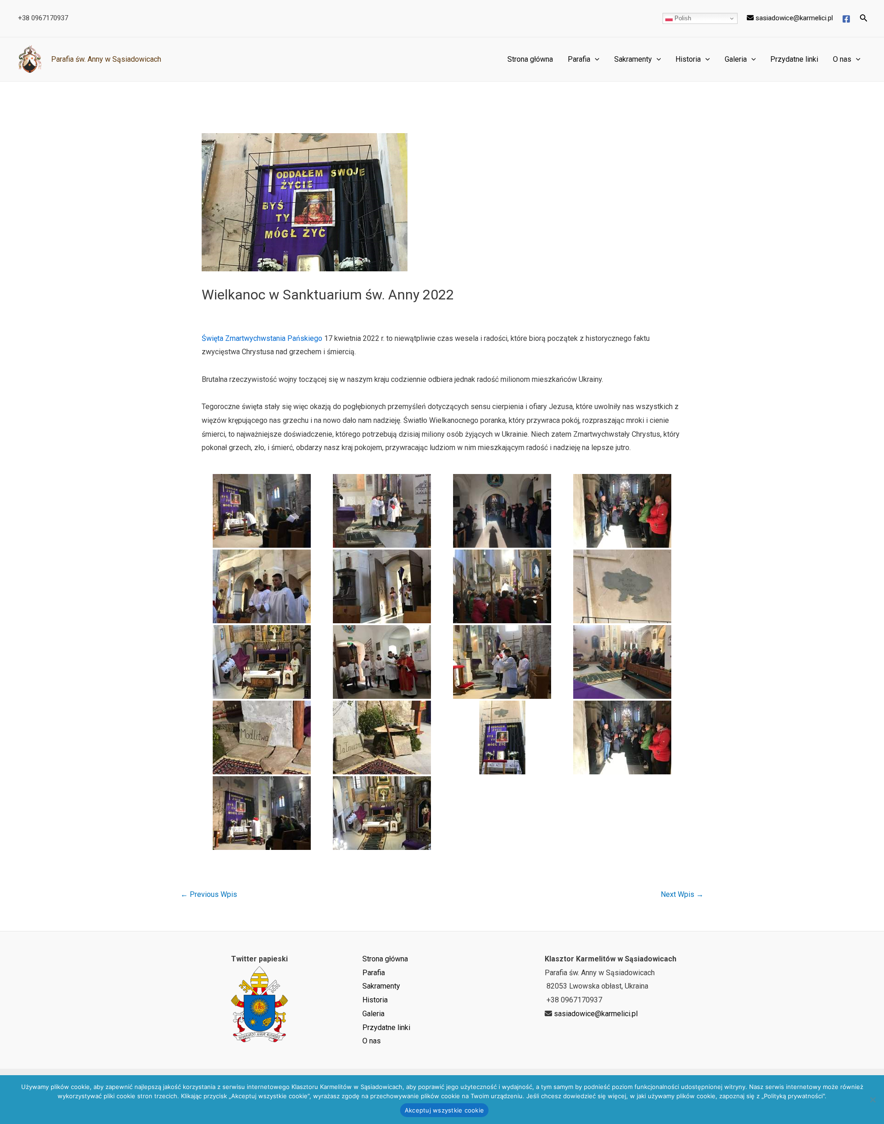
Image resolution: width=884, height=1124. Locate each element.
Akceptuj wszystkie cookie (444, 1110)
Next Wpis (682, 894)
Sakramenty (633, 59)
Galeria (736, 59)
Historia (688, 59)
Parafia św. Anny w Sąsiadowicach (106, 59)
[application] (594, 59)
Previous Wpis (208, 894)
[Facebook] (846, 19)
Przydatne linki (794, 59)
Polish (682, 18)
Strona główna (530, 59)
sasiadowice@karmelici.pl (793, 18)
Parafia (579, 59)
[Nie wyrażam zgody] (872, 1099)
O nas (842, 59)
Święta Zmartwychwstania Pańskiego (262, 338)
